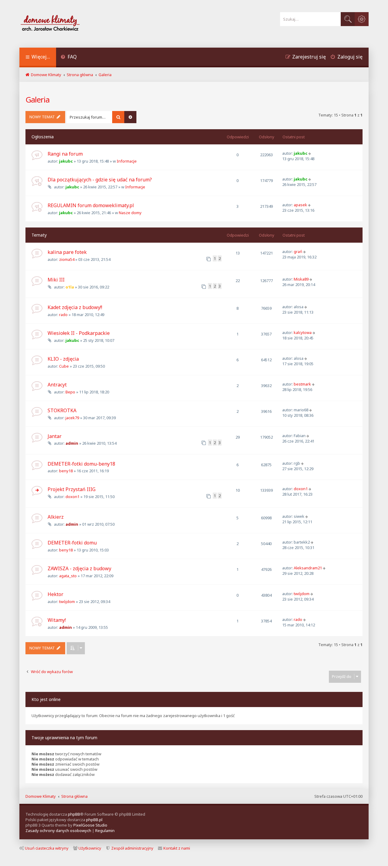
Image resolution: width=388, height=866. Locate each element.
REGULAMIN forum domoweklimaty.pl (91, 205)
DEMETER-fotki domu (72, 542)
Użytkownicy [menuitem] (90, 848)
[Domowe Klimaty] (66, 23)
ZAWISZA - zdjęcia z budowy (79, 568)
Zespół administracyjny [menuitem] (132, 848)
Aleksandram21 (308, 568)
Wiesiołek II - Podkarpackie (79, 333)
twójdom (67, 601)
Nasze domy (130, 212)
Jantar (55, 436)
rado (63, 314)
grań (298, 251)
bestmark (302, 384)
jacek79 (72, 417)
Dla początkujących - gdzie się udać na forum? (100, 179)
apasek (300, 204)
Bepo (70, 392)
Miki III (56, 279)
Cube (64, 366)
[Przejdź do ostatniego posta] (310, 153)
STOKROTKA (62, 410)
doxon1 (72, 496)
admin (71, 443)
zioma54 (66, 259)
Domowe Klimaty (40, 796)
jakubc (66, 161)
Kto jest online (46, 699)
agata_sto (68, 575)
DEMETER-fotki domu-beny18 (81, 463)
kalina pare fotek (67, 252)
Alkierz (56, 517)
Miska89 (301, 279)
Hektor (55, 594)
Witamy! (57, 620)
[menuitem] (68, 57)
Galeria (37, 99)
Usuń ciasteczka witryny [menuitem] (47, 848)
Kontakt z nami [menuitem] (176, 848)
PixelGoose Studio (90, 825)
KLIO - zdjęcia (63, 358)
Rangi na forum (65, 153)
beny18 (66, 470)
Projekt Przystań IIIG (71, 489)
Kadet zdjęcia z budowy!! (75, 307)
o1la (69, 287)
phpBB (74, 814)
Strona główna (74, 796)
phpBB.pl (94, 819)
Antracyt (57, 384)
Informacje (127, 161)
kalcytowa (303, 332)
